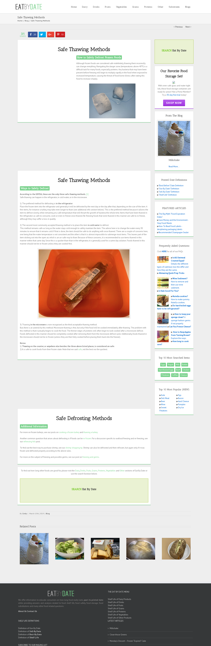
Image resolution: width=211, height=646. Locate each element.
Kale (163, 395)
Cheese (183, 375)
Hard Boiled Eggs (166, 369)
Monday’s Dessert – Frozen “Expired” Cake (128, 641)
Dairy (77, 470)
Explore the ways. (181, 335)
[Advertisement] (47, 77)
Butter (184, 364)
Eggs (163, 364)
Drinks (83, 470)
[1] (87, 194)
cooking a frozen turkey (69, 432)
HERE (164, 251)
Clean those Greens (118, 634)
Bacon (181, 398)
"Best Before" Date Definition (171, 185)
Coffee (175, 375)
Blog (48, 513)
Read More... (174, 166)
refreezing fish (29, 441)
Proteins (101, 470)
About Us (22, 611)
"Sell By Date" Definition (169, 191)
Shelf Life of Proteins (117, 611)
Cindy (24, 513)
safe (80, 349)
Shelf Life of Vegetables (118, 614)
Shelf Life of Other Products (119, 617)
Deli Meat (165, 398)
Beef (178, 369)
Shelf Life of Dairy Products (119, 599)
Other (122, 470)
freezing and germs (90, 457)
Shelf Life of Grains (116, 608)
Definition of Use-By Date (29, 628)
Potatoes (165, 375)
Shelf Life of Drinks (116, 602)
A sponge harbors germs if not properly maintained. (173, 320)
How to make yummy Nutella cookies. (180, 299)
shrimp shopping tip (73, 447)
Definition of (29, 631)
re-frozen (87, 438)
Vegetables (111, 470)
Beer (163, 401)
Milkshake (114, 628)
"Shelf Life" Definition (168, 195)
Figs (179, 395)
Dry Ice (181, 407)
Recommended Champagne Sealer (174, 232)
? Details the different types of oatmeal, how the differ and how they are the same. (172, 263)
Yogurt (170, 364)
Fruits (88, 470)
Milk (177, 364)
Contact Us (32, 611)
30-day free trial (173, 95)
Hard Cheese (183, 401)
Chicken (186, 369)
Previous (179, 27)
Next (188, 27)
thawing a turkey (90, 432)
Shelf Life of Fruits (115, 605)
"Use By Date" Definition (169, 188)
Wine (163, 404)
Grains (94, 470)
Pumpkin (181, 404)
